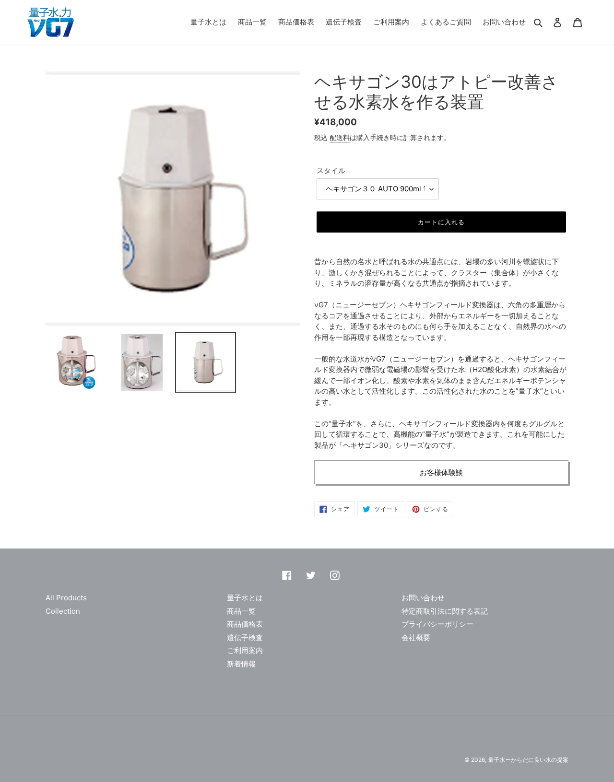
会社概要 (415, 637)
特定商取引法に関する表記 (444, 611)
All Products (66, 597)
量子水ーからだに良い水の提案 (528, 759)
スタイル (331, 170)
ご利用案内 (245, 650)
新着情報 (241, 663)
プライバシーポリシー (437, 624)
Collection (63, 611)
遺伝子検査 (245, 637)
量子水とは (245, 597)
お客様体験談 (441, 472)
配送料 (340, 137)
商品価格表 (245, 624)
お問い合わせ (423, 597)
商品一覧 (241, 611)
